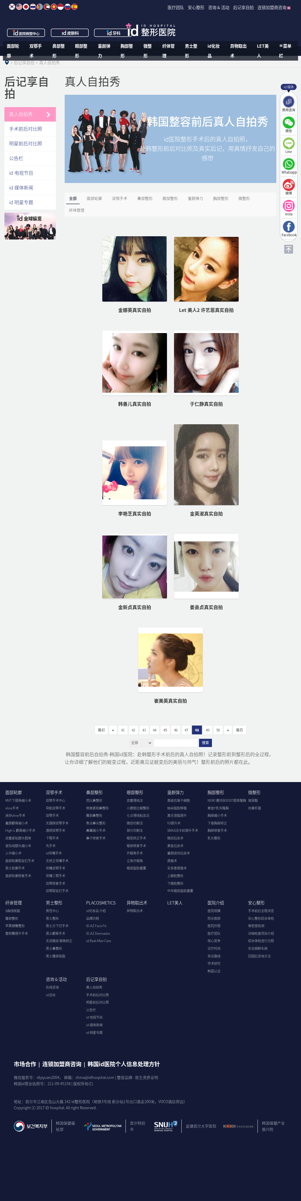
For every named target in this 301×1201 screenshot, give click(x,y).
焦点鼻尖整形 (96, 823)
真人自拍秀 (21, 113)
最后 (239, 730)
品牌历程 (92, 918)
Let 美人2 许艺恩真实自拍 (206, 309)
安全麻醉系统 (257, 948)
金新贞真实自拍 (134, 607)
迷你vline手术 (15, 815)
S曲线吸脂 (12, 910)
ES (74, 7)
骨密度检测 (256, 925)
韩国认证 (214, 971)
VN (54, 7)
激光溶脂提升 (177, 815)
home (6, 62)
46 (176, 730)
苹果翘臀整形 (15, 925)
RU (67, 7)
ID (60, 7)
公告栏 (16, 158)
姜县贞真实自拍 (206, 607)
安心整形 (256, 902)
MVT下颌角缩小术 (18, 800)
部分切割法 (135, 830)
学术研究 (214, 963)
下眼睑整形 (175, 883)
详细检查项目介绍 (261, 933)
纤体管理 (168, 51)
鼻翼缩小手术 (96, 830)
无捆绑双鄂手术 (57, 823)
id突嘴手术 (54, 853)
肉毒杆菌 (254, 808)
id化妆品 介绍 (96, 910)
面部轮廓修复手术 (18, 875)
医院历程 (214, 925)
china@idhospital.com (95, 1077)
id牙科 (113, 32)
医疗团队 (214, 933)
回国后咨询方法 (259, 956)
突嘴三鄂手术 (55, 875)
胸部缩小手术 (217, 815)
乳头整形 (214, 838)
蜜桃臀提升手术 (16, 933)
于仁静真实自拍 (206, 403)
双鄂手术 (35, 51)
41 (123, 730)
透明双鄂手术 (55, 830)
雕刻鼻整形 (94, 815)
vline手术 (12, 808)
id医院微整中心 (26, 32)
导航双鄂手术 (55, 808)
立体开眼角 (135, 860)
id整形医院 (150, 29)
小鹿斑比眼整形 (138, 808)
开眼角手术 (135, 853)
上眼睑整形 (175, 875)
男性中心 (52, 910)
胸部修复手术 (217, 830)
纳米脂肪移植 (177, 808)
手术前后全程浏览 (261, 910)
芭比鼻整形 (94, 800)
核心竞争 (214, 940)
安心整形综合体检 (261, 918)
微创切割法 (135, 823)
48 (197, 730)
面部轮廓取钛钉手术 (19, 860)
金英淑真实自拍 (206, 513)
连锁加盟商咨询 (61, 1064)
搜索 (205, 743)
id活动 (50, 994)
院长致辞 (214, 918)
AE (47, 7)
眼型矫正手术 (136, 838)
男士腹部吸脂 (55, 956)
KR (12, 7)
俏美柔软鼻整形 (97, 808)
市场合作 (25, 1064)
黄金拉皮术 (175, 845)
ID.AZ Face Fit (96, 925)
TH (33, 7)
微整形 (147, 51)
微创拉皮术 (175, 838)
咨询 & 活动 (56, 979)
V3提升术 (173, 823)
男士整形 (191, 51)
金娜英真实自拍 (134, 309)
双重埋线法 (135, 800)
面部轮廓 (13, 51)
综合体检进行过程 (261, 940)
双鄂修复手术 (55, 883)
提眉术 (172, 860)
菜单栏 (285, 51)
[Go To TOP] (288, 249)
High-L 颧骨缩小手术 (20, 830)
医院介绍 (216, 902)
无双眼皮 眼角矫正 (59, 940)
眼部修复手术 (136, 845)
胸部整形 (127, 51)
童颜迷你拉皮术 (178, 853)
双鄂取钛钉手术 (57, 890)
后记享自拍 (96, 979)
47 (186, 730)
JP (26, 7)
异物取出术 (238, 51)
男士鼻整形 (54, 948)
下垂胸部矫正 (217, 823)
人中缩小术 (13, 853)
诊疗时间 (214, 948)
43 (144, 730)
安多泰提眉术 (177, 868)
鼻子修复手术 (96, 838)
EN (19, 7)
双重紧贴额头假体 (18, 838)
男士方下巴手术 (57, 925)
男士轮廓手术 (15, 868)
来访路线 (214, 956)
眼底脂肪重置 (136, 868)
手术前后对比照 (25, 128)
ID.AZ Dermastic (98, 933)
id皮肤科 (70, 32)
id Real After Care (98, 940)
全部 (73, 198)
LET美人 (263, 51)
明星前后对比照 (25, 143)
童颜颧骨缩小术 (16, 823)
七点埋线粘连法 (138, 815)
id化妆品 (214, 51)
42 (133, 730)
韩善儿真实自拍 (134, 403)
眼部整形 (81, 51)
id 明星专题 (21, 202)
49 (207, 730)
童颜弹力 (104, 51)
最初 (101, 730)
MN (39, 7)
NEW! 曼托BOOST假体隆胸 (227, 800)
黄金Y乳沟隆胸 (218, 808)
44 (154, 730)
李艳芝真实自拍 (134, 513)
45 (165, 730)
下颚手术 (52, 838)
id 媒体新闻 (21, 187)
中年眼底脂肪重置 (180, 890)
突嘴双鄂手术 (55, 868)
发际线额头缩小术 (18, 845)
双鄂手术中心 (55, 800)
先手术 (51, 845)
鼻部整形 (58, 51)
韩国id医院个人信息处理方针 (124, 1064)
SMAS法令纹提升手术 (182, 830)
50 (218, 730)
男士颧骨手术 (55, 933)
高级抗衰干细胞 (178, 800)
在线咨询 (52, 987)
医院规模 (214, 910)
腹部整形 (11, 918)
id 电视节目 (21, 172)
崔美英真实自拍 (170, 700)
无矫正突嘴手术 (57, 860)
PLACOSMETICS (101, 902)
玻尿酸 (253, 800)
